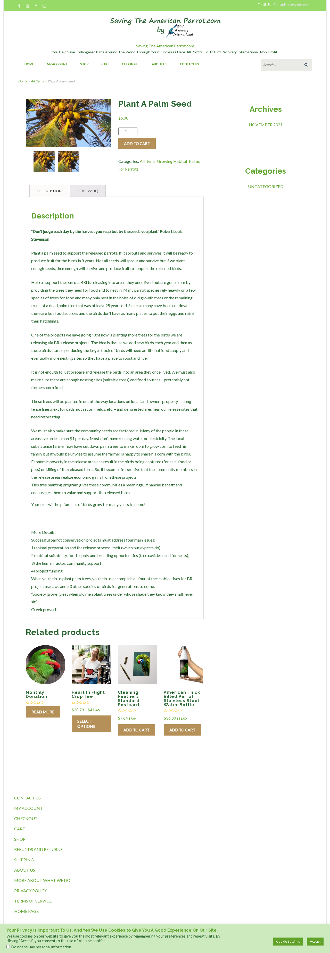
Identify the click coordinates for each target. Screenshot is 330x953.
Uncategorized (265, 186)
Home (29, 64)
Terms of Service (33, 900)
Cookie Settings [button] (288, 941)
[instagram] (44, 6)
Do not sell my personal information (41, 947)
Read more (42, 712)
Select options (86, 724)
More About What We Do (42, 880)
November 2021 (266, 124)
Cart (105, 64)
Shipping (24, 859)
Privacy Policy (30, 890)
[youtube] (28, 6)
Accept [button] (315, 941)
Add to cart (137, 143)
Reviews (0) (87, 191)
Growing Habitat (172, 161)
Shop (84, 64)
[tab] (49, 191)
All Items (37, 81)
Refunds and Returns (38, 849)
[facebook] (19, 6)
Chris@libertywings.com (291, 4)
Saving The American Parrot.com (165, 45)
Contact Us (189, 64)
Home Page (26, 911)
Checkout (130, 64)
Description (49, 191)
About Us (159, 64)
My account (57, 64)
